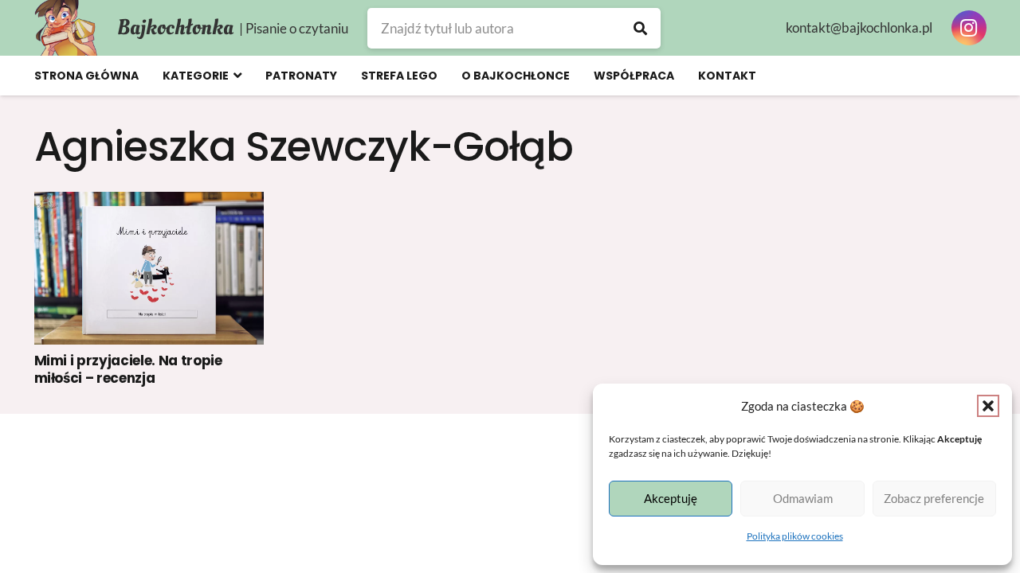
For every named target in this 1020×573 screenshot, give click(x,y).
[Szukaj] (640, 28)
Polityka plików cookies (795, 536)
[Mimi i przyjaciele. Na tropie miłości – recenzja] (149, 268)
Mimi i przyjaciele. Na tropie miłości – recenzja (128, 369)
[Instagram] (969, 27)
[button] (988, 406)
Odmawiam (803, 498)
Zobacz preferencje (934, 498)
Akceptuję (670, 498)
